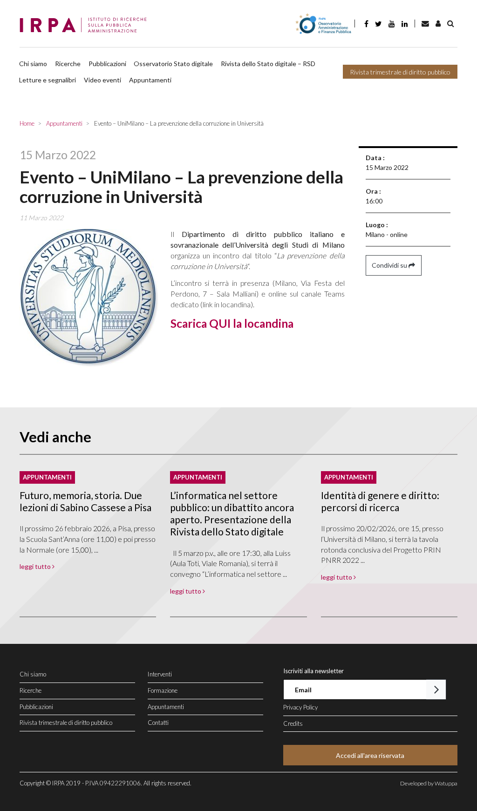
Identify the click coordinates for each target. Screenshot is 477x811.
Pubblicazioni (107, 64)
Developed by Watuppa (428, 783)
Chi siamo (33, 64)
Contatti (158, 722)
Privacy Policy (300, 707)
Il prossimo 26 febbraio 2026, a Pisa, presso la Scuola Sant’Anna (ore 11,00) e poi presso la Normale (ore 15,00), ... (88, 539)
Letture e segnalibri (47, 80)
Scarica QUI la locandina (231, 323)
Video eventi (102, 80)
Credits (293, 723)
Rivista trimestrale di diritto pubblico (400, 72)
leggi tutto (36, 566)
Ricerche (68, 64)
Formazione (162, 690)
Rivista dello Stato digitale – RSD (268, 64)
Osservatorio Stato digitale (173, 64)
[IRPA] (86, 25)
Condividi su (390, 265)
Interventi (160, 674)
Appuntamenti (150, 80)
